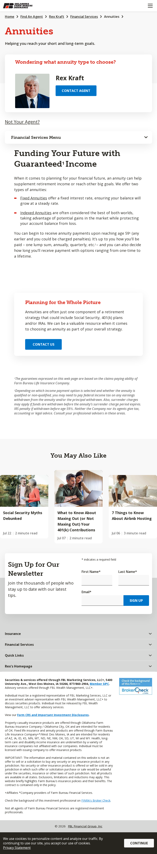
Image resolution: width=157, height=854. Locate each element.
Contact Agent (76, 90)
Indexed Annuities (36, 212)
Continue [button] (139, 843)
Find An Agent (31, 16)
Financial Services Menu (36, 137)
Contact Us (43, 344)
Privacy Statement (17, 847)
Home (9, 16)
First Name (91, 571)
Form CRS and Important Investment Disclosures (53, 715)
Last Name (127, 571)
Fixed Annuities (33, 198)
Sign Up (136, 600)
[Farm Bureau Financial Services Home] (24, 5)
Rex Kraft (56, 16)
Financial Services (84, 16)
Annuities (111, 16)
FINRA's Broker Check (95, 800)
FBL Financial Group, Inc (85, 826)
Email (86, 592)
